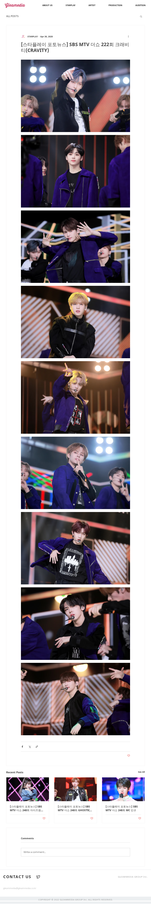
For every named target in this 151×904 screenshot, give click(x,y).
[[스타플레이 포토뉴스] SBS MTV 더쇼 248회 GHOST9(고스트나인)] (75, 789)
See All (141, 771)
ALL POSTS (12, 16)
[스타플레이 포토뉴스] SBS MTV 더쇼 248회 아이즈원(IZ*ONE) (26, 808)
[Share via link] (36, 746)
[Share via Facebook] (22, 746)
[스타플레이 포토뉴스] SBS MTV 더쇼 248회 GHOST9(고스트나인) (75, 808)
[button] (141, 16)
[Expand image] (75, 96)
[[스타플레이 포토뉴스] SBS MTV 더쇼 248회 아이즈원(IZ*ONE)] (27, 789)
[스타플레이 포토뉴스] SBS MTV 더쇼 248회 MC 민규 (122, 808)
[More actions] (128, 36)
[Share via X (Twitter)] (29, 746)
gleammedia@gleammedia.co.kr (19, 888)
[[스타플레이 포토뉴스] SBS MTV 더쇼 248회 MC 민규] (123, 789)
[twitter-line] (38, 877)
